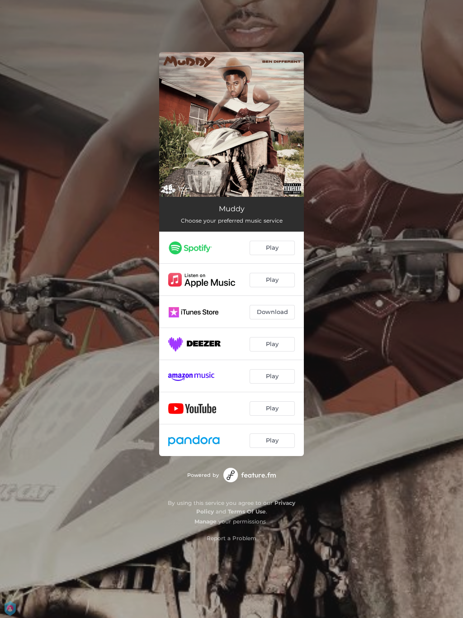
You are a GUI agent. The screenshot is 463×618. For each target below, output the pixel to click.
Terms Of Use (247, 511)
